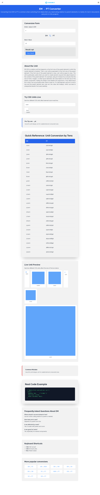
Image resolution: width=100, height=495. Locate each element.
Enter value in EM (30, 27)
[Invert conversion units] (50, 35)
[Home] (50, 2)
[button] (2, 2)
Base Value (28, 40)
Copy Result (30, 53)
